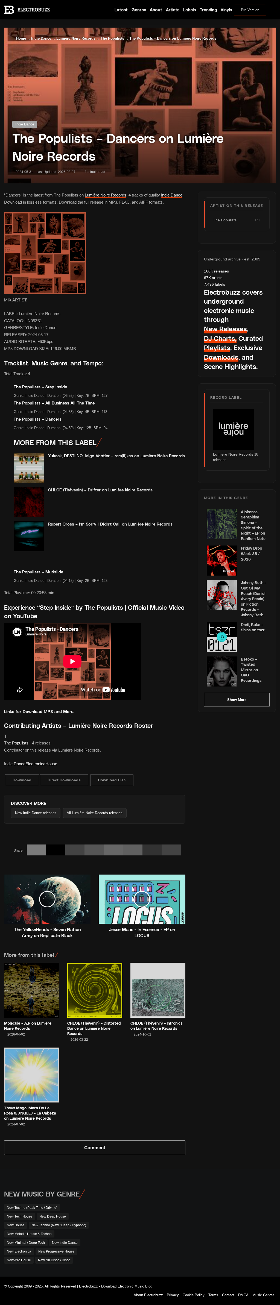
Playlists (217, 347)
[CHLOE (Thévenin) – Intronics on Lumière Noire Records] (157, 990)
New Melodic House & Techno (29, 1234)
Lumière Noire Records (75, 38)
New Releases (225, 329)
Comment (94, 1147)
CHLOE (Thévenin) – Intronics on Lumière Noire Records (156, 1026)
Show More (236, 700)
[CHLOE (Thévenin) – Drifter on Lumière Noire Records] (29, 502)
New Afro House (19, 1260)
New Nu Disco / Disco (54, 1260)
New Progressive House (56, 1251)
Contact (228, 1295)
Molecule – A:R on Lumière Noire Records (27, 1026)
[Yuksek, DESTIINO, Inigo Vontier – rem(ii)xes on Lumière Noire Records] (29, 468)
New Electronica (19, 1251)
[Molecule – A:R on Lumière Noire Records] (31, 990)
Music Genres (263, 1295)
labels (214, 284)
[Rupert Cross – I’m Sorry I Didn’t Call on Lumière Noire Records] (29, 536)
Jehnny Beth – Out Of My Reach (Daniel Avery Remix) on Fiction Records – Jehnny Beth (253, 598)
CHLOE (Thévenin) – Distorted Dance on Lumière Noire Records (94, 1028)
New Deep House (52, 1216)
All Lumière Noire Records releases (94, 813)
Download (22, 780)
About (156, 9)
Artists (172, 9)
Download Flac (112, 780)
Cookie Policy (194, 1295)
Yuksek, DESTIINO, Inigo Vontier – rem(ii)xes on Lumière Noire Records (116, 455)
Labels (189, 9)
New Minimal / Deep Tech (26, 1243)
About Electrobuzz (148, 1295)
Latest (121, 9)
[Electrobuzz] (27, 9)
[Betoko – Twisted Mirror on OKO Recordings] (222, 671)
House (51, 763)
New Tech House (19, 1216)
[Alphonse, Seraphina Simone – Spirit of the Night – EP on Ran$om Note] (222, 524)
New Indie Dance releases (35, 813)
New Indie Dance (65, 1243)
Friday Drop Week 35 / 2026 (251, 553)
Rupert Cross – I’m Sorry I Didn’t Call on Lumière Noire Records (110, 523)
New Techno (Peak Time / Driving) (32, 1208)
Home (20, 38)
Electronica (35, 763)
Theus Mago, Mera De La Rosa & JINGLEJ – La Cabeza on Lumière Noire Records (30, 1113)
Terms (213, 1295)
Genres (139, 9)
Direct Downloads (64, 780)
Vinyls (226, 9)
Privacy (173, 1295)
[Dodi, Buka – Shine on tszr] (222, 637)
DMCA (243, 1295)
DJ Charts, (220, 338)
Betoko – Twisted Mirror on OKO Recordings (251, 670)
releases (216, 271)
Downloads (221, 357)
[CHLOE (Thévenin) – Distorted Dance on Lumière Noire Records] (94, 990)
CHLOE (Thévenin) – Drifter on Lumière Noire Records (100, 489)
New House (15, 1225)
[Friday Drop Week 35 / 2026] (222, 561)
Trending (208, 9)
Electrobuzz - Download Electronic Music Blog (115, 1286)
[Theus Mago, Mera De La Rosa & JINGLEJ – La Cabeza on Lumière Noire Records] (31, 1075)
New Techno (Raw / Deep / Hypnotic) (58, 1225)
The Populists (112, 38)
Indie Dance (41, 38)
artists (213, 277)
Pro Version (250, 10)
